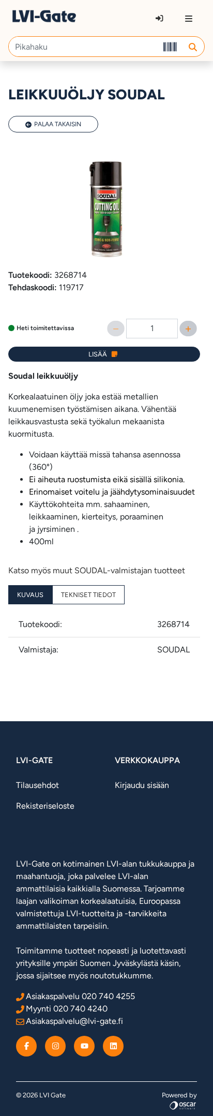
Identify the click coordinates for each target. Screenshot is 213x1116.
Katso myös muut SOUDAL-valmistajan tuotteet (96, 570)
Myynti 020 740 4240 (67, 1009)
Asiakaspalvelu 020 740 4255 (80, 996)
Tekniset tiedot (88, 595)
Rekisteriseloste (45, 806)
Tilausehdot (37, 785)
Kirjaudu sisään (142, 785)
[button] (192, 46)
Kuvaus (30, 595)
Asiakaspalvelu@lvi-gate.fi (74, 1021)
